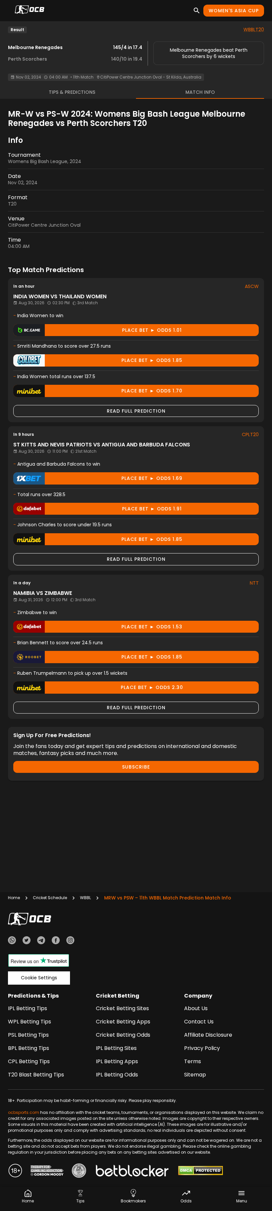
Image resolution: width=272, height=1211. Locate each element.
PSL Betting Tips (28, 1035)
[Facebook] (56, 941)
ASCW (252, 286)
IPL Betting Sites (116, 1048)
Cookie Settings (39, 977)
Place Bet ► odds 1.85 (151, 360)
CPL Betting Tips (29, 1061)
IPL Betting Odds (117, 1074)
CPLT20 (250, 434)
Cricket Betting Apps (123, 1021)
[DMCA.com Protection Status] (200, 1171)
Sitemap (195, 1074)
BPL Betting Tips (28, 1048)
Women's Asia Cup (234, 10)
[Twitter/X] (27, 941)
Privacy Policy (202, 1048)
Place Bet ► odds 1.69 (151, 478)
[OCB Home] (29, 11)
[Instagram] (70, 941)
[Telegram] (41, 941)
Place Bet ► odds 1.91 (152, 508)
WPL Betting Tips (29, 1021)
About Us (196, 1008)
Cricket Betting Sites (122, 1008)
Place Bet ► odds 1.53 (151, 626)
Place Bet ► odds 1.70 (151, 390)
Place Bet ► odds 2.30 (152, 687)
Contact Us (199, 1021)
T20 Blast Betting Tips (36, 1074)
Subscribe (136, 767)
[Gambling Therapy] (47, 1171)
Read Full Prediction (136, 411)
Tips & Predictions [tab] (72, 92)
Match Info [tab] (200, 92)
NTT (254, 583)
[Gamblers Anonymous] (79, 1171)
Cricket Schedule (50, 897)
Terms (192, 1061)
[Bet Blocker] (132, 1171)
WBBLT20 (253, 29)
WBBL (85, 897)
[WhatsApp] (12, 941)
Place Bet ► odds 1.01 (152, 330)
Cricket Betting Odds (123, 1035)
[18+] (15, 1171)
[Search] (196, 10)
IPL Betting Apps (117, 1061)
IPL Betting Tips (27, 1008)
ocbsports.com (23, 1112)
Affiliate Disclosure (208, 1035)
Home (14, 897)
